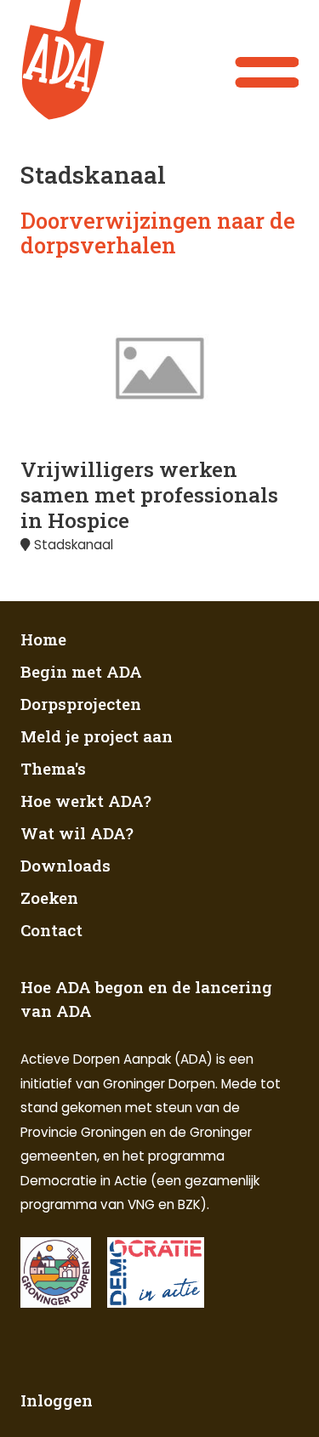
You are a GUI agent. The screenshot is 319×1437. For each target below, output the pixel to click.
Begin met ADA (81, 671)
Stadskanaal (73, 545)
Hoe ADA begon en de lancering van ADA (146, 999)
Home (43, 639)
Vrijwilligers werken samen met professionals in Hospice (149, 494)
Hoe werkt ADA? (85, 800)
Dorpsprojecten (80, 703)
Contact (51, 929)
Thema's (53, 768)
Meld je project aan (96, 736)
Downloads (65, 865)
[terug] (71, 60)
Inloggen (56, 1400)
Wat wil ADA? (77, 832)
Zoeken (49, 897)
